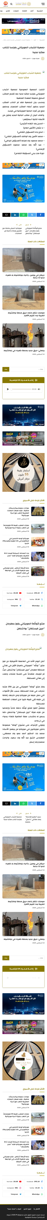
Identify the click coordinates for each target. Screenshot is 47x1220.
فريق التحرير (27, 1209)
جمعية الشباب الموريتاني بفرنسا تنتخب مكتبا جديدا (12, 818)
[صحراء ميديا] (23, 4)
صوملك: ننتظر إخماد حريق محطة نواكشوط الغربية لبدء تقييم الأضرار (26, 314)
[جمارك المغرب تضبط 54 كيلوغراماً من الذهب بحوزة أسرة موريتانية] (37, 528)
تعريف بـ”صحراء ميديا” (14, 1209)
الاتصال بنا (37, 1209)
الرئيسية (40, 10)
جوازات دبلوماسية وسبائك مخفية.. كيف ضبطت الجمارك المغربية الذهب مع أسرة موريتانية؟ (18, 512)
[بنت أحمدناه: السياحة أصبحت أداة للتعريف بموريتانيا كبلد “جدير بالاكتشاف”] (37, 556)
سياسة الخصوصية (31, 1217)
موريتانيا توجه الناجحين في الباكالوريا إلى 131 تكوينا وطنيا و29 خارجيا (16, 541)
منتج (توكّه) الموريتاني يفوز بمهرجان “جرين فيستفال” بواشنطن (33, 231)
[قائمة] (43, 4)
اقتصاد (24, 10)
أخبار (32, 10)
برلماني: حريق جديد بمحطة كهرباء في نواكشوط (24, 350)
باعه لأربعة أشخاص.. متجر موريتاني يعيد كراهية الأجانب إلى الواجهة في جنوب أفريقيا (16, 570)
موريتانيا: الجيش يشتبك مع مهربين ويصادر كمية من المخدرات (12, 231)
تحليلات (16, 10)
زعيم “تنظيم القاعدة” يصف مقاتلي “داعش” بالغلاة (33, 819)
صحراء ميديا (35, 58)
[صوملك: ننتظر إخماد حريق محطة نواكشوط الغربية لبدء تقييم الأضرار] (23, 298)
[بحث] (11, 4)
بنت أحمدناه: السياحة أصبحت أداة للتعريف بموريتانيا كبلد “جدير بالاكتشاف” (16, 556)
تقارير (8, 10)
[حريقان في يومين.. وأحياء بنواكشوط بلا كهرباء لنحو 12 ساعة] (23, 260)
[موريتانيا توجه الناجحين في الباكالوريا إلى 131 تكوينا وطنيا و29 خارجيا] (37, 541)
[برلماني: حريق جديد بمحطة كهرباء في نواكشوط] (23, 335)
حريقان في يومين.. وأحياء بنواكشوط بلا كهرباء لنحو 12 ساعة (25, 276)
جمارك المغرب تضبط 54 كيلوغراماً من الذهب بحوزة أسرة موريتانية (16, 526)
